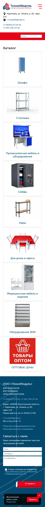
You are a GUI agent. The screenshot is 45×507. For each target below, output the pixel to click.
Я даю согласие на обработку (21, 471)
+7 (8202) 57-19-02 (12, 25)
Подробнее (11, 502)
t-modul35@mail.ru (15, 20)
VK (19, 421)
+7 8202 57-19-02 (11, 399)
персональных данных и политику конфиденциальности (21, 472)
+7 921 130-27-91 (11, 28)
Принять (33, 499)
